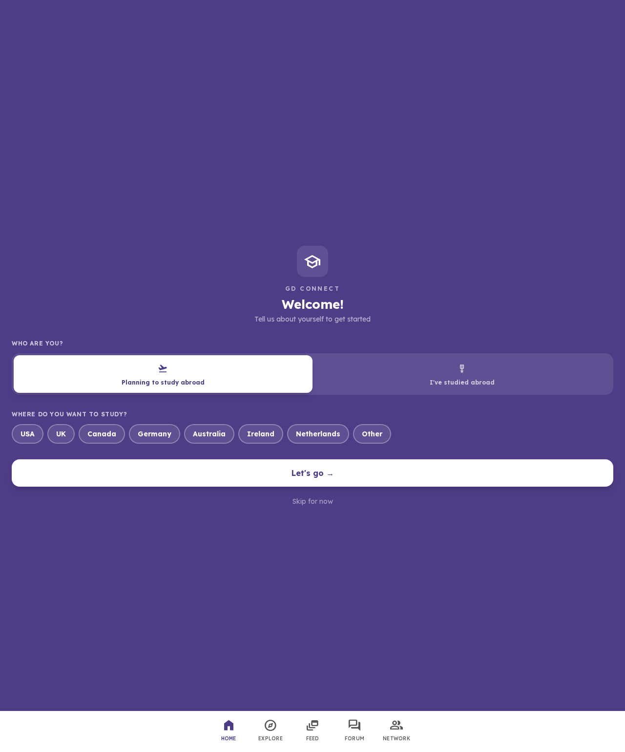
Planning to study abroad (163, 374)
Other (372, 434)
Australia (209, 434)
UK (61, 434)
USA (28, 434)
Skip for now (312, 501)
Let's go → (313, 473)
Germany (154, 434)
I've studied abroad (462, 374)
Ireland (260, 434)
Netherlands (318, 434)
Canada (101, 434)
